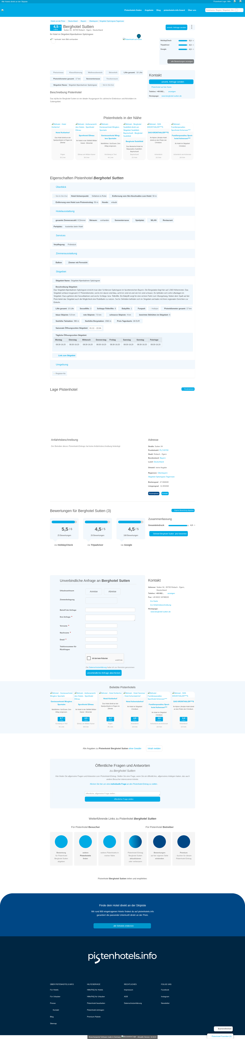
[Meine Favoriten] (201, 10)
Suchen (241, 10)
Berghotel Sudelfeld (134, 141)
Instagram (165, 997)
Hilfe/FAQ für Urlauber (96, 997)
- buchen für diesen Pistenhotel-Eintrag (184, 856)
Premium (190, 120)
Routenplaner (189, 389)
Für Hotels (54, 990)
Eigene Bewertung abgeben (184, 510)
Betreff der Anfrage (68, 610)
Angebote (149, 10)
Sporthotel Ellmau (86, 135)
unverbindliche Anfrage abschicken (103, 673)
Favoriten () (222, 1036)
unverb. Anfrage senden (176, 27)
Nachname (65, 633)
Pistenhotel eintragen (95, 1010)
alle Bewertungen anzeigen (181, 61)
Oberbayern (163, 473)
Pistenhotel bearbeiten (96, 1003)
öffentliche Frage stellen (123, 799)
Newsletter (165, 1003)
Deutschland (159, 462)
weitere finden (85, 856)
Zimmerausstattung (66, 253)
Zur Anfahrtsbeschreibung (160, 605)
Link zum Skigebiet (66, 355)
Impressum (128, 990)
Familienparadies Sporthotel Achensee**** (182, 136)
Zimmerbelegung (67, 600)
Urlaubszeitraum (67, 591)
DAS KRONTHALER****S (158, 133)
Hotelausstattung (65, 211)
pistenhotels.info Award (174, 10)
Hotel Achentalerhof (134, 701)
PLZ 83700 (164, 450)
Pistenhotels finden (133, 10)
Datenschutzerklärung (98, 667)
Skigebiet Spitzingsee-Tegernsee (161, 477)
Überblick (60, 187)
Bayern (163, 458)
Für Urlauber (55, 997)
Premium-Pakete (94, 1017)
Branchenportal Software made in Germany (104, 1037)
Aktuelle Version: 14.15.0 (147, 1037)
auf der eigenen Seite (159, 856)
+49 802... (161, 91)
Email (62, 640)
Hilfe (229, 1)
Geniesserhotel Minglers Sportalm (110, 136)
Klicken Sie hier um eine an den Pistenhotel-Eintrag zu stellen (123, 784)
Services (60, 235)
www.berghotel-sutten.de (172, 96)
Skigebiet (60, 271)
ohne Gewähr (135, 748)
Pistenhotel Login (219, 1)
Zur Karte (154, 601)
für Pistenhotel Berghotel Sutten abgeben (61, 857)
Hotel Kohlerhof (63, 133)
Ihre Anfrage (65, 617)
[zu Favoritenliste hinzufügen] (53, 41)
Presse (53, 1003)
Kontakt (165, 493)
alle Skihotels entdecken (123, 926)
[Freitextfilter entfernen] (236, 10)
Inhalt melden (154, 748)
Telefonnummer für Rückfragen (68, 647)
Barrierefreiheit (224, 1029)
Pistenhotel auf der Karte (161, 87)
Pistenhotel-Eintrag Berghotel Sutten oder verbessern (135, 857)
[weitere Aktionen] (192, 27)
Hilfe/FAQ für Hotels (95, 990)
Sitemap (53, 1023)
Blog (158, 10)
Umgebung (61, 364)
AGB (126, 997)
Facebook (165, 990)
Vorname (64, 626)
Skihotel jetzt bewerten (169, 534)
